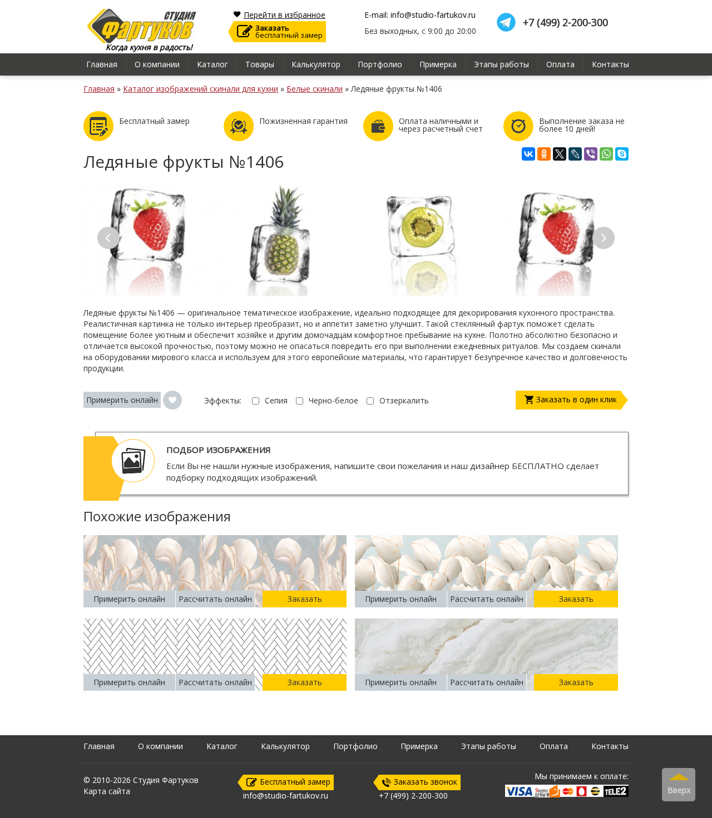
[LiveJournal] (575, 154)
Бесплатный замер (295, 781)
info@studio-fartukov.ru (285, 795)
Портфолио (380, 64)
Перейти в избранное (284, 15)
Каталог (212, 64)
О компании (157, 64)
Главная (101, 64)
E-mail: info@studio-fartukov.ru (420, 15)
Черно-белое (333, 400)
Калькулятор (315, 64)
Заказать (305, 598)
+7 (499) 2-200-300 (565, 22)
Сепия (276, 400)
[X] (559, 154)
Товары (259, 64)
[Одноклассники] (544, 154)
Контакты (610, 64)
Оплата (560, 64)
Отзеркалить (404, 400)
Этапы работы (501, 64)
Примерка (438, 64)
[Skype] (622, 154)
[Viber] (590, 154)
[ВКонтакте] (528, 154)
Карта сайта (106, 791)
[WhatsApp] (606, 154)
